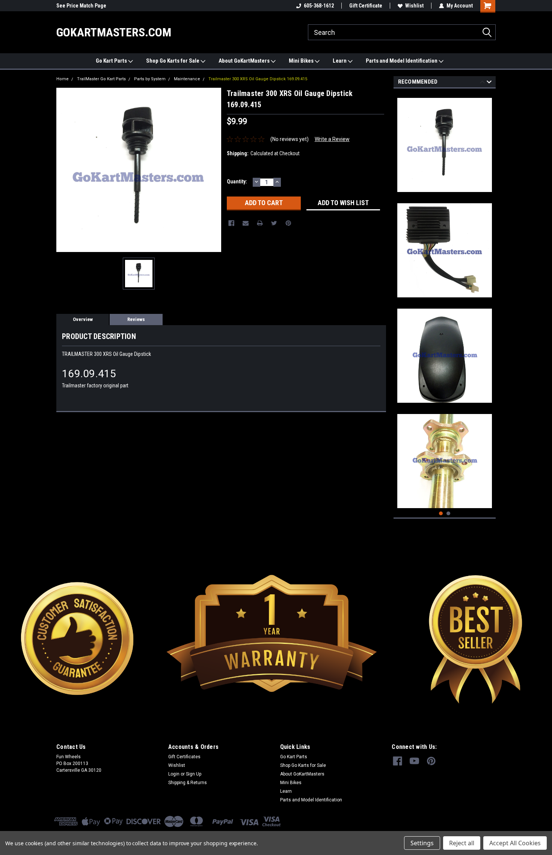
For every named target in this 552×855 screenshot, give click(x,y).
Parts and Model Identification (402, 60)
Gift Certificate (365, 6)
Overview (83, 319)
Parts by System (150, 78)
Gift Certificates (184, 756)
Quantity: (237, 181)
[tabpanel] (444, 142)
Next (489, 83)
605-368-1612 (319, 6)
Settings (422, 843)
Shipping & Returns (187, 782)
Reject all (461, 843)
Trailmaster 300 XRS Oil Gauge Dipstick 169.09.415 (257, 78)
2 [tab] (448, 514)
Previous (482, 83)
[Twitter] (274, 223)
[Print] (260, 223)
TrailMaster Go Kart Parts (101, 78)
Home (62, 78)
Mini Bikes (302, 60)
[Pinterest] (288, 223)
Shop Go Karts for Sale (173, 60)
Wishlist (414, 6)
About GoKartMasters (245, 60)
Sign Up (193, 774)
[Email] (246, 223)
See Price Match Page (81, 6)
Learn (340, 60)
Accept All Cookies (515, 843)
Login (173, 774)
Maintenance (187, 78)
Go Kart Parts (112, 60)
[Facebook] (231, 223)
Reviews (136, 319)
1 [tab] (441, 514)
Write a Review (332, 139)
